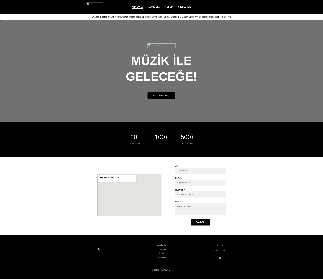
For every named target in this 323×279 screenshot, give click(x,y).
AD (176, 166)
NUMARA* (180, 190)
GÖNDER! (200, 222)
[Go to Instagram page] (220, 257)
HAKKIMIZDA (154, 7)
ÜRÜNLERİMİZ (184, 7)
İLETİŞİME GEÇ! (161, 95)
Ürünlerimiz (161, 257)
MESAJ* (179, 202)
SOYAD (178, 178)
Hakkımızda (161, 249)
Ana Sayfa (161, 245)
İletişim (161, 253)
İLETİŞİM (169, 7)
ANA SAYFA (137, 7)
